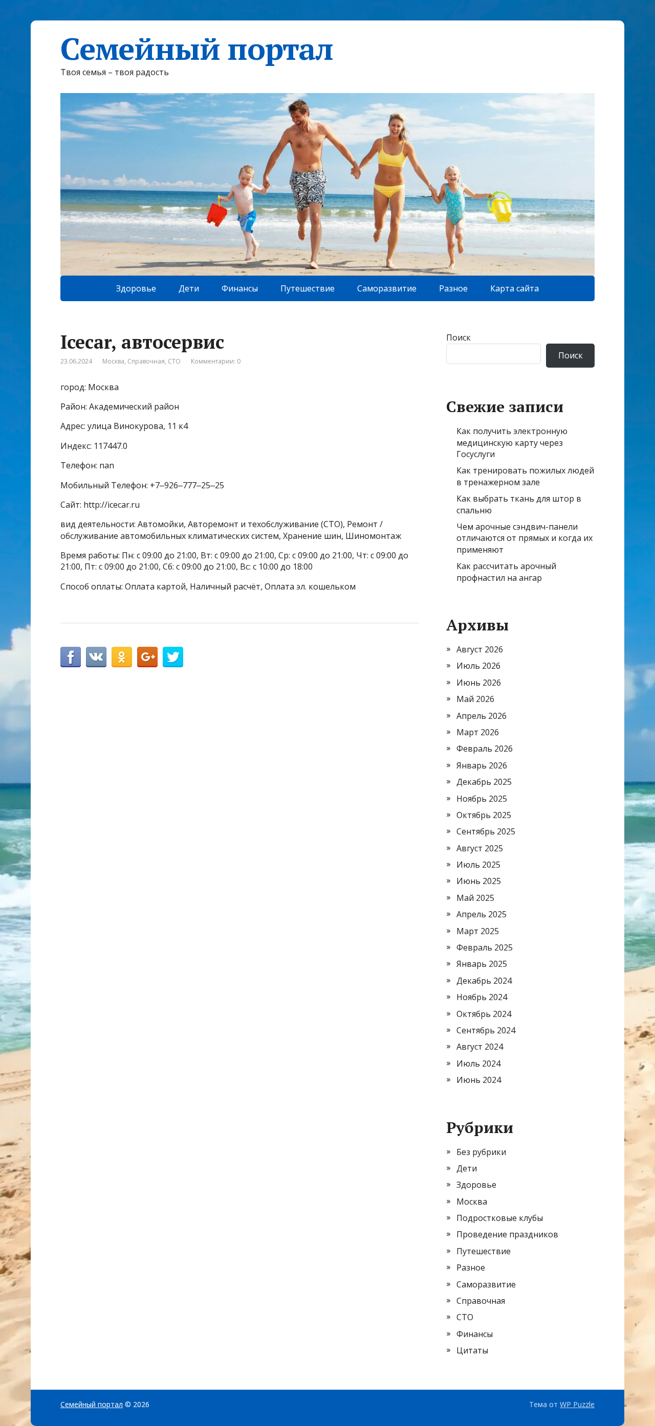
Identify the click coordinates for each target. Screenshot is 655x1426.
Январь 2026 (481, 765)
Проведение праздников (507, 1234)
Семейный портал (196, 48)
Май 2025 (475, 897)
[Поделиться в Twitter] (173, 657)
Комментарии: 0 (216, 361)
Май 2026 (475, 699)
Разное (453, 288)
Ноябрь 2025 (481, 798)
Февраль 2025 (484, 947)
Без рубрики (481, 1152)
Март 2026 (477, 732)
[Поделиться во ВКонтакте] (96, 657)
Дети (189, 288)
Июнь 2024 (478, 1079)
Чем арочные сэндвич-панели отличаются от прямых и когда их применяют (524, 538)
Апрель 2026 (481, 715)
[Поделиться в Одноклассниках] (122, 657)
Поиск (458, 337)
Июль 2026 (478, 665)
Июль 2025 (478, 864)
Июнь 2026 (478, 682)
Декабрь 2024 (484, 980)
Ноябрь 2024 (481, 997)
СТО (174, 361)
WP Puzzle (577, 1404)
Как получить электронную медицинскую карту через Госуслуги (511, 442)
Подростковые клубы (499, 1218)
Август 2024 (479, 1046)
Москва (113, 361)
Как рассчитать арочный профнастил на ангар (506, 571)
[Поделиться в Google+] (147, 657)
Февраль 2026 (484, 748)
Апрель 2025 (481, 914)
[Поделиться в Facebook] (70, 657)
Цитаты (472, 1350)
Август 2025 (479, 848)
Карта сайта (514, 288)
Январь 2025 (481, 963)
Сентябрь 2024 (485, 1030)
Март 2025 (477, 931)
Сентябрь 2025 (485, 831)
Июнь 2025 (478, 881)
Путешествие (307, 288)
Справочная (146, 361)
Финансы (240, 288)
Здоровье (136, 288)
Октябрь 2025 (483, 815)
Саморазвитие (387, 288)
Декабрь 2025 (484, 781)
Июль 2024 (478, 1063)
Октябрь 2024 (483, 1014)
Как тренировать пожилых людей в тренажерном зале (525, 476)
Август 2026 (479, 649)
